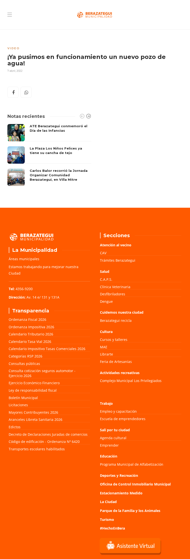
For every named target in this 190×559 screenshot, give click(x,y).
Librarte (106, 354)
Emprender (109, 445)
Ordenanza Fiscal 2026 (27, 319)
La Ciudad (108, 501)
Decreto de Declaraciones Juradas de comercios (48, 434)
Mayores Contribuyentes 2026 (33, 412)
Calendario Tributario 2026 (31, 334)
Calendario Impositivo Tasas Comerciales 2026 (47, 348)
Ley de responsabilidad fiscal (33, 390)
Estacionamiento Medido (121, 493)
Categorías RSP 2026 (25, 356)
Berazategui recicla (116, 320)
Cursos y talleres (113, 339)
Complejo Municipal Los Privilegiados (131, 380)
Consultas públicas (24, 363)
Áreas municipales (24, 258)
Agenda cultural (113, 437)
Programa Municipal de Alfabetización (131, 464)
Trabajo (106, 403)
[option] (49, 155)
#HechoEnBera (112, 528)
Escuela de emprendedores (122, 418)
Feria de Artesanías (116, 361)
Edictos (15, 427)
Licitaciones (18, 405)
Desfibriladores (112, 294)
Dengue (106, 301)
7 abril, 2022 (15, 71)
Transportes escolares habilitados (37, 449)
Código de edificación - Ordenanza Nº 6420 (44, 441)
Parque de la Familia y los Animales (130, 510)
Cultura (106, 331)
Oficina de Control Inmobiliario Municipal (135, 484)
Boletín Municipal (23, 397)
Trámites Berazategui (117, 260)
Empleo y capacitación (118, 411)
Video (13, 48)
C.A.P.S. (106, 279)
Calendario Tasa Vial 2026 (30, 341)
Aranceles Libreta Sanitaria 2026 (35, 419)
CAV (103, 253)
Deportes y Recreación (119, 475)
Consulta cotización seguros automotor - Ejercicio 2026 (42, 373)
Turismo (107, 519)
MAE (103, 347)
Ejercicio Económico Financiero (34, 383)
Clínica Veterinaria (115, 286)
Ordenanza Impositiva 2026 (31, 327)
